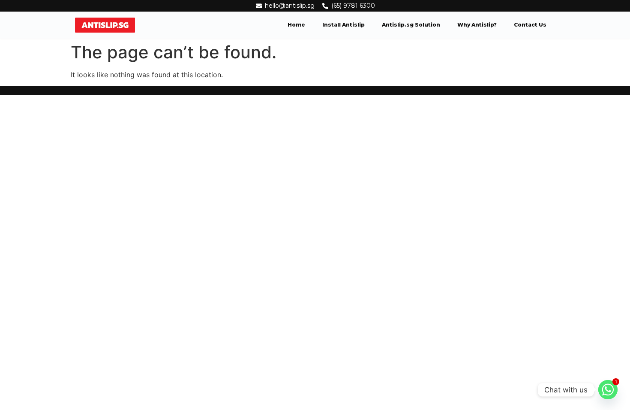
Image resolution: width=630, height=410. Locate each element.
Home (296, 24)
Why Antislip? (477, 24)
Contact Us (530, 24)
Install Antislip (343, 24)
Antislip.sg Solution (411, 24)
